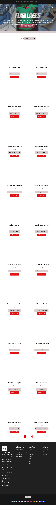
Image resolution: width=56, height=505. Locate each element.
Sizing (30, 458)
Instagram (46, 454)
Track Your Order (19, 449)
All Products (31, 452)
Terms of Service (19, 458)
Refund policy (19, 454)
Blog (30, 461)
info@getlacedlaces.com (7, 482)
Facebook (46, 449)
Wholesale (31, 454)
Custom (31, 456)
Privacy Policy (19, 456)
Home (30, 449)
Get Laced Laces (5, 32)
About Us (31, 463)
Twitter (46, 452)
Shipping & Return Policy (21, 452)
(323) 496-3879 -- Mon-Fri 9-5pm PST (6, 486)
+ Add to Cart (14, 77)
